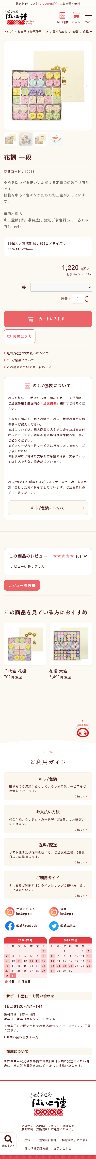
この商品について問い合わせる (29, 367)
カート (76, 21)
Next (87, 86)
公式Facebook (26, 925)
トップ (8, 31)
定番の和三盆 (58, 31)
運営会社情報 (48, 1140)
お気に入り (21, 336)
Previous (9, 86)
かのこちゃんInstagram (25, 911)
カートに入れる (51, 318)
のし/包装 (62, 21)
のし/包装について (20, 360)
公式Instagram (68, 911)
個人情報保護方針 (36, 1148)
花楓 (75, 31)
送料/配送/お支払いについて (28, 353)
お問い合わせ (62, 1148)
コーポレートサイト (20, 1140)
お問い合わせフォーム (22, 1037)
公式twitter (68, 925)
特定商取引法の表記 (75, 1140)
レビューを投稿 (22, 585)
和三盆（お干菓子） (31, 31)
